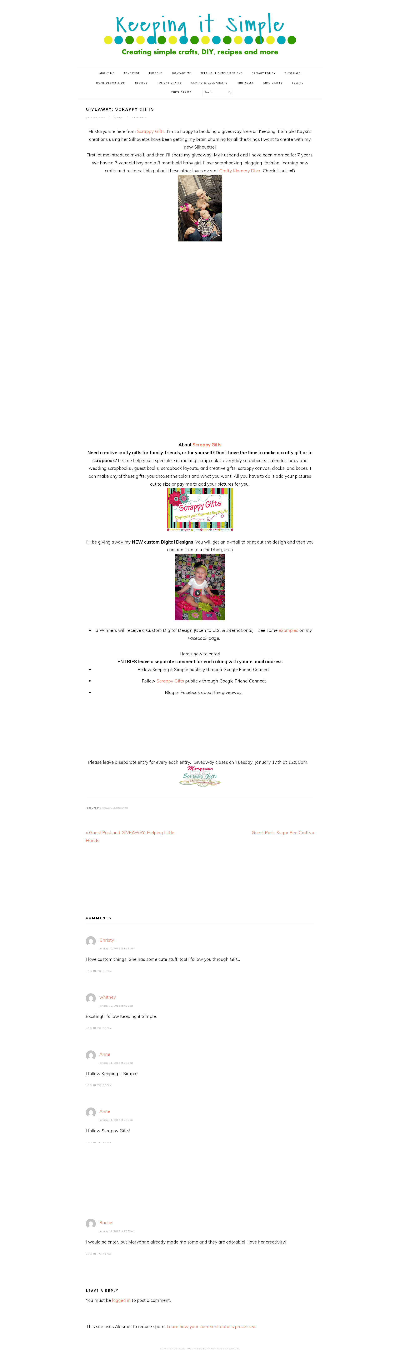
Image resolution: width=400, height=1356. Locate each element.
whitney (107, 997)
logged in (121, 1300)
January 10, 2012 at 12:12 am (117, 948)
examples (288, 630)
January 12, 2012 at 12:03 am (117, 1231)
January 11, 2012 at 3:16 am (116, 1120)
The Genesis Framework (222, 1348)
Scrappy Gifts (151, 131)
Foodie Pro (194, 1348)
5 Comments (139, 117)
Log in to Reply (99, 971)
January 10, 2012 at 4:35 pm (116, 1005)
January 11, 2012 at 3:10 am (116, 1062)
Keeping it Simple (200, 31)
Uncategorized (120, 807)
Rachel (106, 1222)
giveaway (105, 807)
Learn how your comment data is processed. (212, 1326)
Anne (104, 1054)
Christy (106, 940)
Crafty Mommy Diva (239, 170)
